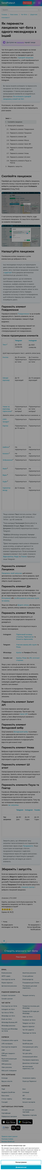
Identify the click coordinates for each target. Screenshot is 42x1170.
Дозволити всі (21, 1167)
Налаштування (21, 1162)
